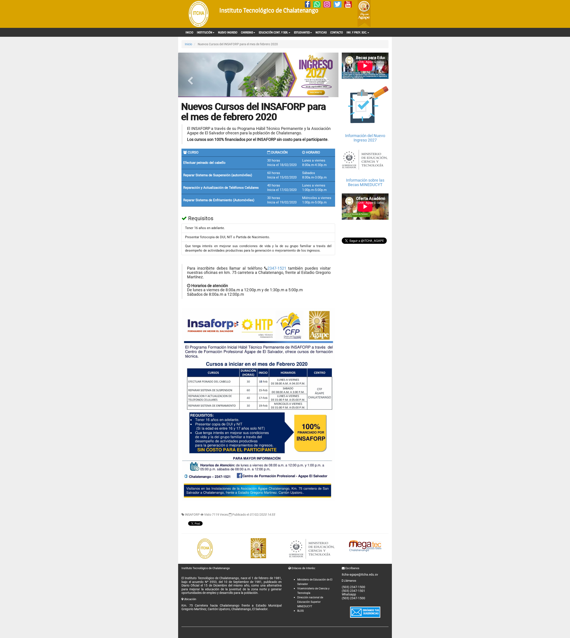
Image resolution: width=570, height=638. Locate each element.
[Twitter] (338, 4)
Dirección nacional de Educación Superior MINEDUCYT (310, 602)
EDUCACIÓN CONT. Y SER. (273, 32)
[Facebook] (307, 4)
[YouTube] (348, 4)
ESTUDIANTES (302, 32)
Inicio (188, 44)
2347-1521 (276, 268)
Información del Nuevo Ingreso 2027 (365, 137)
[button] (190, 75)
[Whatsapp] (317, 4)
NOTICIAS (321, 32)
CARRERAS (247, 32)
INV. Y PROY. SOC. (356, 32)
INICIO (189, 32)
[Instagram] (327, 4)
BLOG (300, 610)
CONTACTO (336, 32)
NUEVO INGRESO (227, 32)
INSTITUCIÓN (204, 32)
